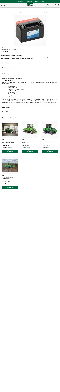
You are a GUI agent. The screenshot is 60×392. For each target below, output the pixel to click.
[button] (58, 5)
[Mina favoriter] (55, 5)
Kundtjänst (51, 5)
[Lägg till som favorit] (57, 49)
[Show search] (4, 5)
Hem (2, 13)
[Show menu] (1, 5)
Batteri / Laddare (27, 13)
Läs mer (10, 151)
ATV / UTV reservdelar (17, 13)
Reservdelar (7, 13)
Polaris (3, 47)
